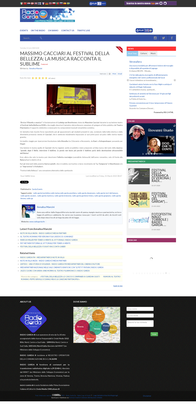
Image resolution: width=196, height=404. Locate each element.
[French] (43, 4)
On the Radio (38, 30)
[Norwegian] (50, 4)
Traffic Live (83, 30)
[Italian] (21, 4)
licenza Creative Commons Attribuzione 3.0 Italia (85, 397)
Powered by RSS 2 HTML (163, 112)
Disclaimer (147, 396)
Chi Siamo (53, 30)
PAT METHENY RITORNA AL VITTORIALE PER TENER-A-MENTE (45, 243)
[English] (36, 4)
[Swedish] (68, 4)
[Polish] (54, 4)
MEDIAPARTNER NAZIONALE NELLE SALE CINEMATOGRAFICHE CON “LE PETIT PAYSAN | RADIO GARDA (61, 267)
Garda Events (37, 189)
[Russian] (61, 4)
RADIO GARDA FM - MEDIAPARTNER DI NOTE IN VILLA (42, 257)
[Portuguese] (57, 4)
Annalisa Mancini (35, 68)
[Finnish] (39, 4)
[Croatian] (28, 4)
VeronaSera (135, 61)
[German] (46, 4)
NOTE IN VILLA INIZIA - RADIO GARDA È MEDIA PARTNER (43, 233)
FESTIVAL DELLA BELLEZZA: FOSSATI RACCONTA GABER (42, 246)
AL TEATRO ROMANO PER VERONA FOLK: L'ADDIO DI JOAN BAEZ (46, 236)
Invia (154, 334)
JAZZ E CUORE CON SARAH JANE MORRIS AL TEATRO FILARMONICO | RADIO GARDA (55, 271)
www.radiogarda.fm (37, 222)
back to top (118, 286)
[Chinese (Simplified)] (25, 4)
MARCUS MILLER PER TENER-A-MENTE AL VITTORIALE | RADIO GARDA (49, 240)
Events (24, 30)
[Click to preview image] (71, 115)
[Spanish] (64, 4)
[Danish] (32, 4)
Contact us (67, 30)
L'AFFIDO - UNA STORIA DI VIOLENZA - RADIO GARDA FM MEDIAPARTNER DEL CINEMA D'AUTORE (60, 264)
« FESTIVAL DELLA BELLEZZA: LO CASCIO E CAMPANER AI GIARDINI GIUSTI (70, 277)
